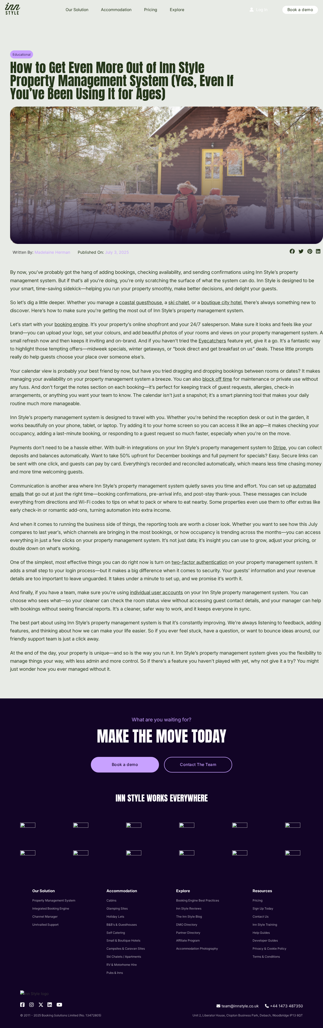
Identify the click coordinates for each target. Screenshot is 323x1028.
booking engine (71, 324)
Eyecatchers (212, 341)
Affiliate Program (188, 940)
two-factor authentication (199, 562)
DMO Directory (186, 924)
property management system (53, 900)
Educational (22, 54)
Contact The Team (198, 764)
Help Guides (261, 933)
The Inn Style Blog (189, 916)
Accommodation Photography (197, 948)
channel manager (45, 916)
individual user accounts (156, 592)
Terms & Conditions (266, 956)
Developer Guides (265, 940)
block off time (217, 379)
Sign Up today (263, 908)
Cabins (111, 900)
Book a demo (300, 9)
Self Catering (115, 933)
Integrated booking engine (50, 908)
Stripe (279, 448)
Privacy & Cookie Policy (269, 948)
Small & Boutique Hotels (123, 940)
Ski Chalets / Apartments (123, 956)
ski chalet (178, 302)
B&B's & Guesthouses (121, 924)
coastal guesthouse (140, 302)
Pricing (150, 9)
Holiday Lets (115, 916)
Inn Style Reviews (188, 908)
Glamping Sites (117, 908)
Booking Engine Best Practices (197, 900)
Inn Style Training (265, 924)
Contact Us (260, 916)
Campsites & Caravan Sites (125, 948)
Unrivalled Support (45, 924)
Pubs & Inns (114, 973)
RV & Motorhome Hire (121, 965)
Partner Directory (188, 933)
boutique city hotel (221, 302)
